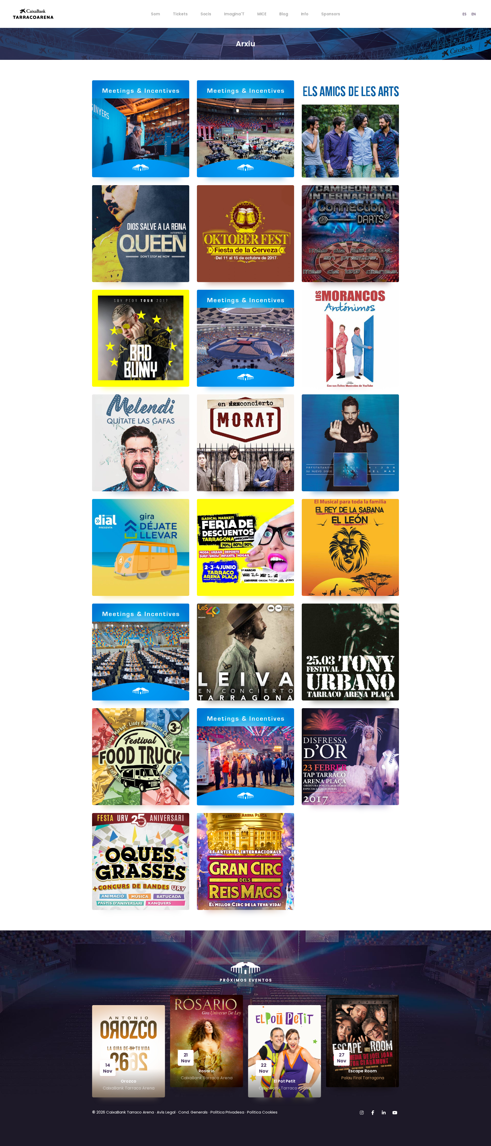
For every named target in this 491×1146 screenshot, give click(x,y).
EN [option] (474, 14)
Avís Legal (166, 1112)
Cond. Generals (193, 1112)
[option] (464, 14)
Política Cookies (262, 1112)
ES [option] (464, 14)
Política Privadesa (227, 1112)
